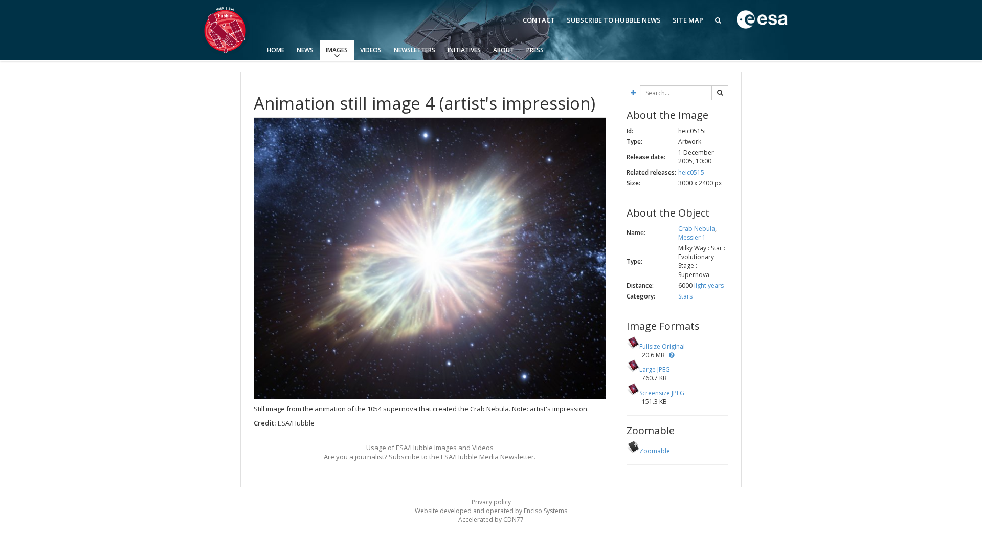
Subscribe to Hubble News (614, 20)
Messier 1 (692, 237)
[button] (671, 355)
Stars (685, 296)
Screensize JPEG (661, 393)
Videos (371, 50)
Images (337, 50)
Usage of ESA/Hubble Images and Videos (430, 447)
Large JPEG (654, 369)
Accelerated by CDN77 (491, 519)
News (305, 50)
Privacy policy (491, 502)
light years (709, 285)
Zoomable (654, 450)
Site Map (688, 20)
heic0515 (691, 172)
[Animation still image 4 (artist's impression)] (430, 258)
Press (535, 50)
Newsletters (414, 50)
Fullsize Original (662, 346)
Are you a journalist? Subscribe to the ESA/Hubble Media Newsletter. (429, 456)
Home (275, 50)
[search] (719, 92)
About (503, 50)
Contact (539, 20)
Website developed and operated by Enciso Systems (491, 510)
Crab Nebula (696, 228)
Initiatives (464, 50)
